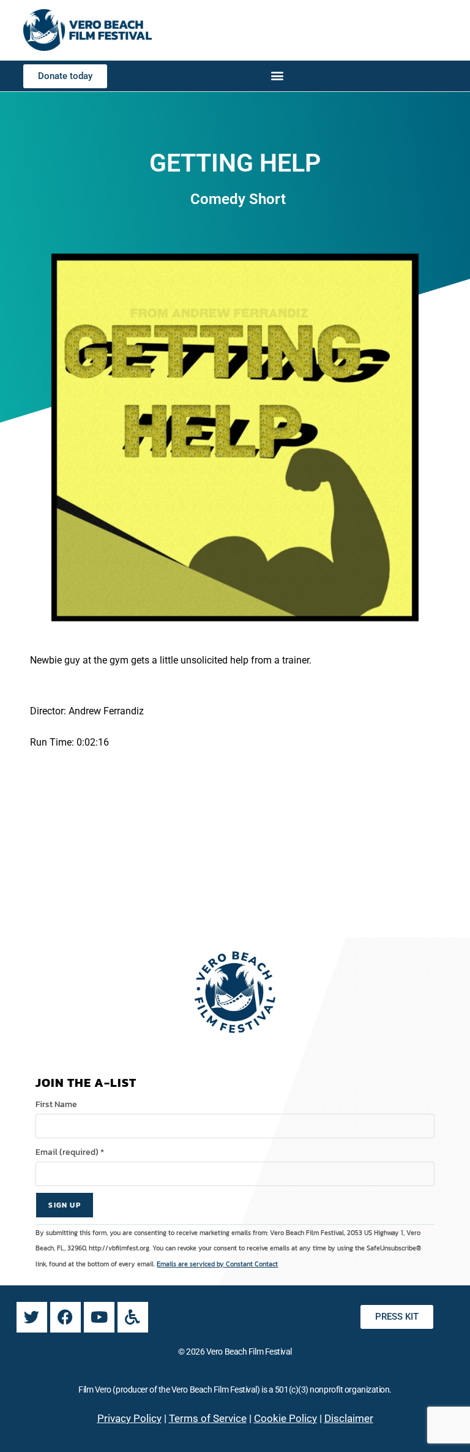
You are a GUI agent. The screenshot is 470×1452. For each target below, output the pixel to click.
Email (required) (69, 1152)
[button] (277, 75)
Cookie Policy (285, 1418)
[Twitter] (32, 1317)
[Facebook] (65, 1317)
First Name (56, 1104)
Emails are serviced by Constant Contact (217, 1264)
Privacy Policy (129, 1418)
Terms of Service (208, 1418)
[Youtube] (99, 1317)
